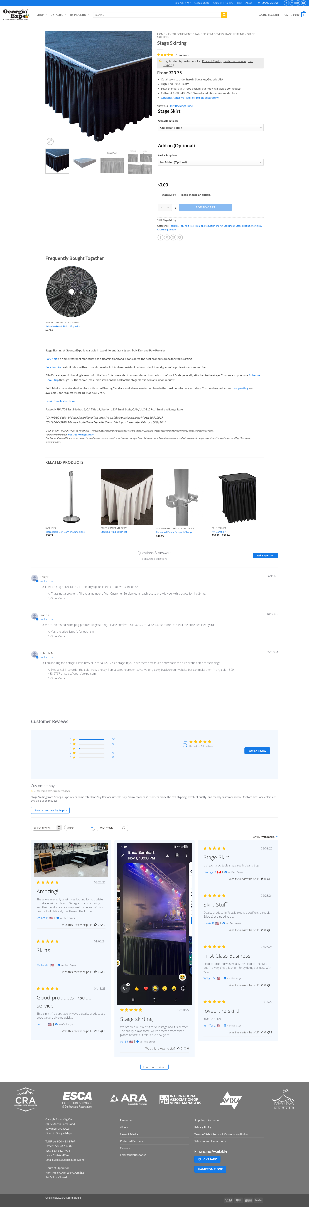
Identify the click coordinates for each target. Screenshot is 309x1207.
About (249, 2)
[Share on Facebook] (160, 237)
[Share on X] (167, 237)
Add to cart (205, 207)
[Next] (145, 88)
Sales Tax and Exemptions (210, 1141)
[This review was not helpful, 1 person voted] (268, 1032)
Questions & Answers (154, 552)
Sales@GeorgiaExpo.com (68, 1159)
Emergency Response (133, 1154)
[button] (268, 3)
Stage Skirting (243, 225)
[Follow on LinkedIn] (297, 3)
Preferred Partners (131, 1141)
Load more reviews (154, 1067)
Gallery (229, 2)
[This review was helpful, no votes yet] (95, 925)
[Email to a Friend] (173, 237)
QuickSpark (207, 1159)
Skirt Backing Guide (181, 105)
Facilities (174, 225)
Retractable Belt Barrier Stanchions (65, 531)
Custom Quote (201, 2)
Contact (217, 2)
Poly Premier (196, 225)
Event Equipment (180, 34)
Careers (125, 1148)
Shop (40, 14)
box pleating (240, 388)
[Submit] (224, 15)
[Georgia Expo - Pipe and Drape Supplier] (16, 15)
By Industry (78, 14)
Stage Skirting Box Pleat (114, 531)
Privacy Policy (203, 1127)
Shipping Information (207, 1120)
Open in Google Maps (58, 1133)
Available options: (168, 120)
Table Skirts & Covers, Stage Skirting (219, 34)
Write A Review (257, 750)
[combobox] (79, 828)
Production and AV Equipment (219, 225)
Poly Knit (184, 225)
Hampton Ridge (210, 1169)
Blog (239, 2)
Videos (124, 1127)
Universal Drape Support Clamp (174, 532)
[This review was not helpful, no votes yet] (101, 925)
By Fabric (57, 14)
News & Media (129, 1134)
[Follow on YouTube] (303, 3)
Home (161, 34)
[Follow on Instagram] (292, 3)
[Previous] (52, 88)
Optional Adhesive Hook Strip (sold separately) (190, 97)
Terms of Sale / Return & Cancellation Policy (221, 1134)
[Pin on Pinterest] (180, 237)
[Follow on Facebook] (286, 3)
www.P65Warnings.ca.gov (80, 434)
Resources (126, 1120)
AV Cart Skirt (219, 531)
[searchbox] (43, 827)
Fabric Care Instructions (60, 401)
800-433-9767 (183, 2)
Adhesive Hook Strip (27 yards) (62, 326)
